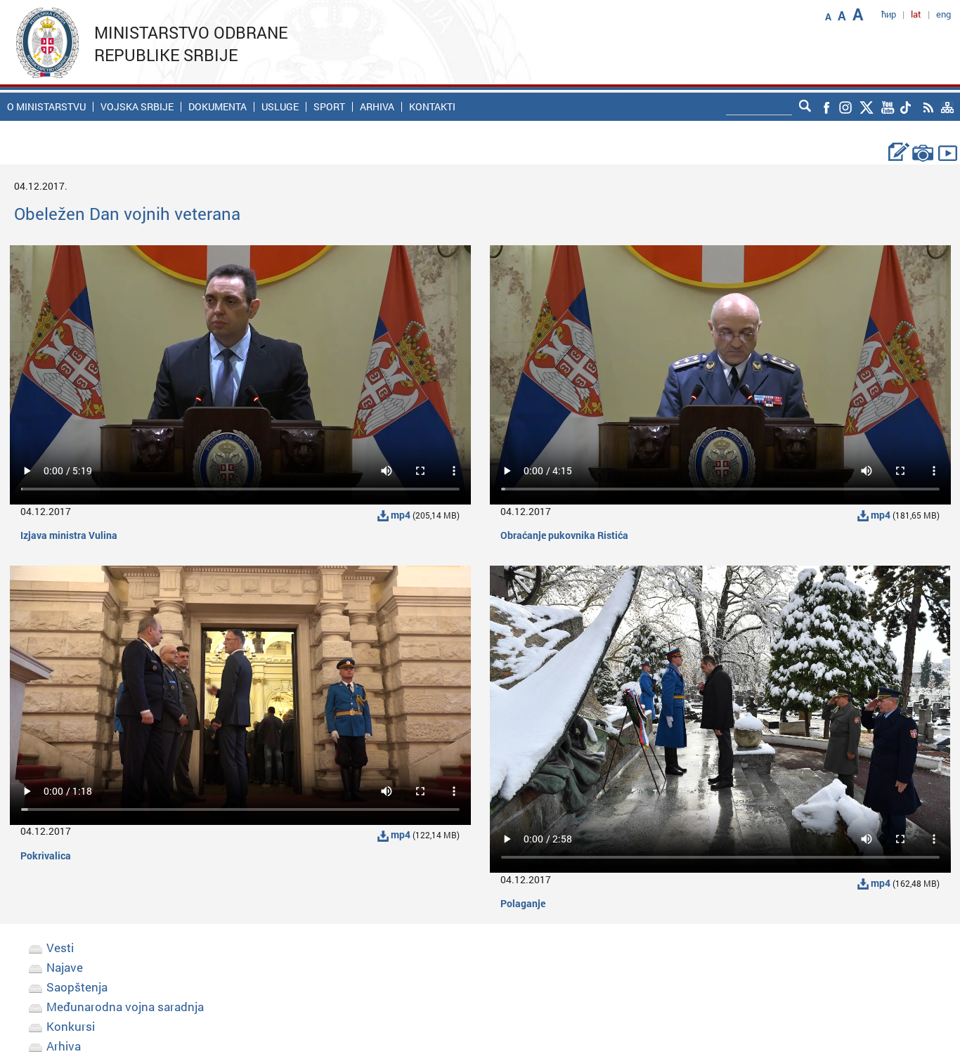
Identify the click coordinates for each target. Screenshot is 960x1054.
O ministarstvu (46, 107)
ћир (888, 14)
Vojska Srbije (137, 107)
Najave (64, 967)
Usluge (280, 107)
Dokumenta (217, 107)
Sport (329, 107)
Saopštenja (77, 987)
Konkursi (70, 1026)
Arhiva (377, 107)
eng (943, 14)
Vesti (60, 947)
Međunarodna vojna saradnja (125, 1006)
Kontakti (432, 107)
